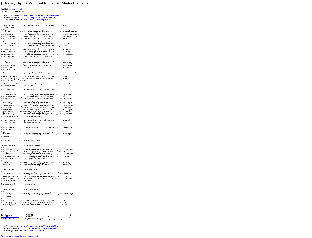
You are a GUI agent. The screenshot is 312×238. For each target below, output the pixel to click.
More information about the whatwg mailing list (19, 236)
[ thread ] (32, 20)
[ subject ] (40, 20)
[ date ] (25, 20)
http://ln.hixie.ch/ (10, 217)
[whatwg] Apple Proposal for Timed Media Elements (40, 15)
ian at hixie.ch (16, 9)
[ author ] (47, 20)
